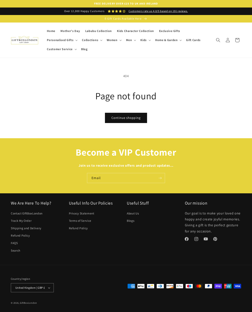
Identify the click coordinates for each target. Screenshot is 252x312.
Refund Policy (20, 235)
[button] (61, 40)
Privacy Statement (81, 213)
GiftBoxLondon (28, 302)
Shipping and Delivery (26, 228)
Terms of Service (80, 221)
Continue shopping (126, 118)
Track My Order (21, 221)
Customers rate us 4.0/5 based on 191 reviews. (158, 11)
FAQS (14, 243)
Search (15, 250)
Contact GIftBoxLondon (27, 213)
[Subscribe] (160, 178)
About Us (133, 213)
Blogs (130, 221)
